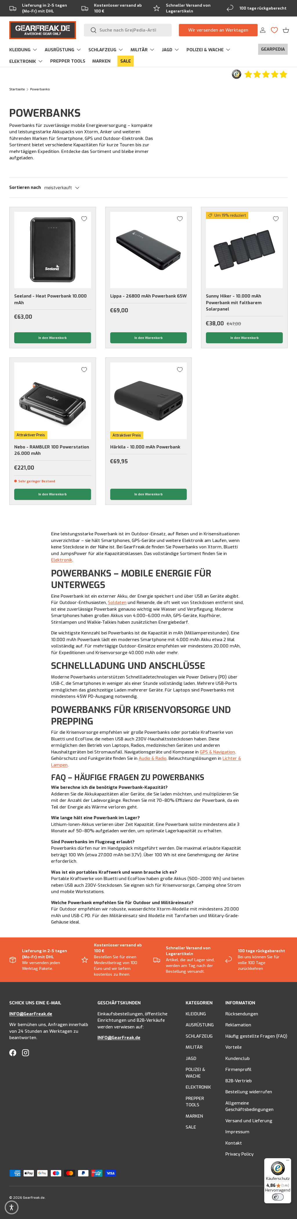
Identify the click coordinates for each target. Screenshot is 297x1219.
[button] (286, 30)
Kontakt (233, 1143)
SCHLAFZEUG (199, 1036)
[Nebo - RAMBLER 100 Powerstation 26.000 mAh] (52, 400)
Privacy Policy (239, 1154)
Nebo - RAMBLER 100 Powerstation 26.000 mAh (51, 450)
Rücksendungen (241, 1014)
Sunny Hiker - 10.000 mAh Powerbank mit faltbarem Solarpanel (234, 302)
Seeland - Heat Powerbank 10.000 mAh (50, 299)
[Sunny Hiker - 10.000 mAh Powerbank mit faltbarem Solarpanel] (244, 250)
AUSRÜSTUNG (200, 1025)
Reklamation (238, 1025)
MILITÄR (194, 1047)
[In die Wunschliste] (84, 219)
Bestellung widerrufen (248, 1092)
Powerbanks (40, 89)
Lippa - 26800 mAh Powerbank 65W (148, 296)
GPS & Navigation (217, 752)
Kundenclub (237, 1058)
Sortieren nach (25, 187)
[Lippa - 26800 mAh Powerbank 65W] (148, 250)
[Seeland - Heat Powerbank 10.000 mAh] (52, 250)
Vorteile (233, 1047)
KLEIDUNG (196, 1014)
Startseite (17, 89)
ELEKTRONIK (198, 1087)
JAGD (191, 1058)
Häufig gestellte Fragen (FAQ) (256, 1036)
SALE (125, 61)
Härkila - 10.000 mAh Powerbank (145, 447)
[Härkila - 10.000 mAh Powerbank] (148, 400)
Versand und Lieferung (248, 1121)
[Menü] (287, 1161)
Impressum (237, 1132)
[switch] (278, 1197)
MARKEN (101, 61)
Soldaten (117, 602)
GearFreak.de (34, 1198)
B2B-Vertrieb (238, 1081)
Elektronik (61, 560)
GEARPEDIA (273, 49)
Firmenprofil (238, 1069)
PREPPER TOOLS (67, 61)
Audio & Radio (152, 758)
